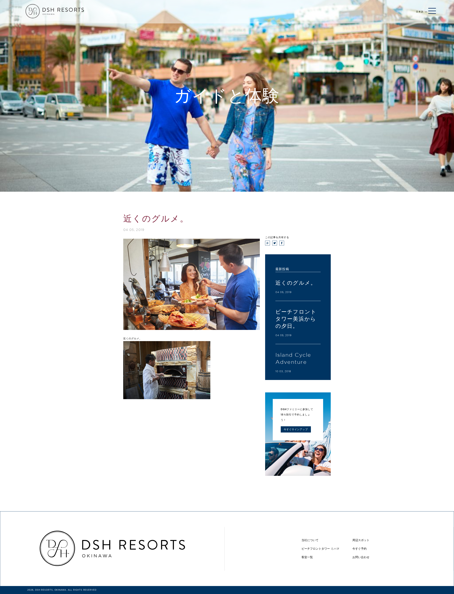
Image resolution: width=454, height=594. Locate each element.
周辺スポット (360, 540)
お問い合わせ (360, 557)
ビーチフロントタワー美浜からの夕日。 (296, 319)
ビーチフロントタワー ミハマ (320, 548)
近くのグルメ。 (295, 283)
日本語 (419, 11)
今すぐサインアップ (296, 429)
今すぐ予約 (359, 548)
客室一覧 (307, 557)
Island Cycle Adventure (293, 358)
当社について (310, 540)
